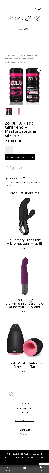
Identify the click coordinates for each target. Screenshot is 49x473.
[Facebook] (14, 395)
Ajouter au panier (18, 157)
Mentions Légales (24, 429)
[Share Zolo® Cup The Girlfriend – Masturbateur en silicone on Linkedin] (14, 168)
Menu (27, 28)
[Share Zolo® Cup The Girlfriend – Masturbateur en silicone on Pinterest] (19, 168)
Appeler (8, 471)
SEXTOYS (15, 55)
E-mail (25, 471)
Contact (24, 412)
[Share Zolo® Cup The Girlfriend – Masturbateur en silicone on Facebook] (9, 168)
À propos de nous (24, 408)
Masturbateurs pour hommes (29, 182)
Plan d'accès (41, 471)
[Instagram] (34, 395)
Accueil (8, 55)
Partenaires (24, 434)
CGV (24, 425)
